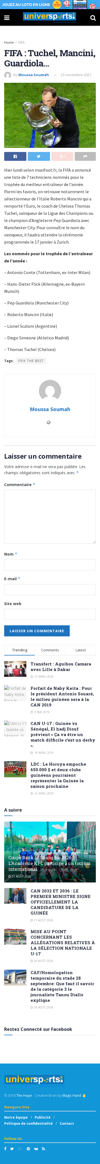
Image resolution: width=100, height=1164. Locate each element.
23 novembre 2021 (76, 74)
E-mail (12, 578)
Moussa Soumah (33, 74)
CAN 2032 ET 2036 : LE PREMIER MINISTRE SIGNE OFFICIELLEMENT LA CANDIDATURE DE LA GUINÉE (61, 902)
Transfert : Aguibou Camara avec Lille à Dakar (61, 666)
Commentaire (20, 484)
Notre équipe (16, 1117)
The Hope (24, 1095)
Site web (12, 603)
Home (9, 42)
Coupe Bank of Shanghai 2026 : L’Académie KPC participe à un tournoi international (49, 863)
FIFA (21, 42)
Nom (11, 554)
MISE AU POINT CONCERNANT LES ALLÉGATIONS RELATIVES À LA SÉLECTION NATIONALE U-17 (63, 942)
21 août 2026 (21, 876)
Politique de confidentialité (28, 1123)
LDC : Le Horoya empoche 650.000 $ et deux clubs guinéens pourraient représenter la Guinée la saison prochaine (58, 775)
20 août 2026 (43, 961)
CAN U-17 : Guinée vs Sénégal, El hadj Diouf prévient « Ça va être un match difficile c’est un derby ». (63, 734)
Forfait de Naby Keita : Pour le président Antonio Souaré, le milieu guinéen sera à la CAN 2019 (62, 696)
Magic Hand (72, 1095)
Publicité (43, 1117)
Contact (67, 1123)
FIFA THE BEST (31, 360)
